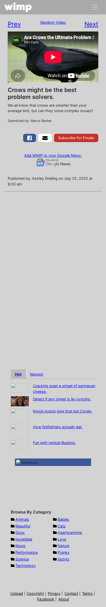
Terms (87, 593)
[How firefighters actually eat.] (20, 431)
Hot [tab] (18, 374)
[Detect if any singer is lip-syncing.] (20, 401)
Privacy (54, 593)
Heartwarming (70, 532)
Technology (25, 565)
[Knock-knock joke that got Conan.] (20, 415)
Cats (62, 526)
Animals (22, 519)
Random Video (53, 22)
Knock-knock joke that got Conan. (62, 411)
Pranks (63, 552)
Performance (26, 552)
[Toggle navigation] (94, 7)
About (63, 599)
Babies (63, 519)
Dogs (20, 532)
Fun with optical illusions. (54, 442)
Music (20, 545)
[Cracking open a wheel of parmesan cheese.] (20, 388)
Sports (63, 559)
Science (22, 559)
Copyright (35, 593)
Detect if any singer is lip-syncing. (62, 399)
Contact (71, 593)
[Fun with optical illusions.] (20, 444)
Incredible (23, 539)
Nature (63, 545)
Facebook (45, 599)
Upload (16, 593)
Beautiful (22, 526)
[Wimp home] (18, 7)
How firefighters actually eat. (58, 427)
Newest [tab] (36, 374)
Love (62, 539)
